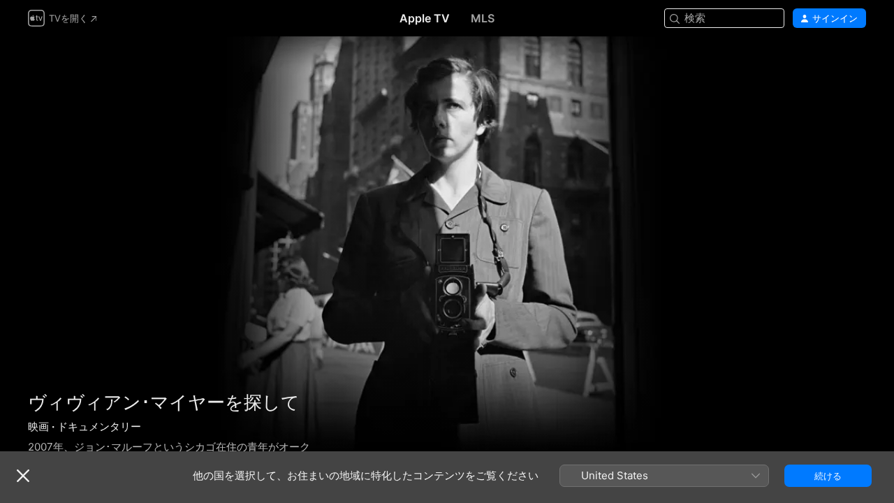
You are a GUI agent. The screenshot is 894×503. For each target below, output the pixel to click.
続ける (828, 475)
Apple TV (425, 18)
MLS (482, 18)
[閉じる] (23, 475)
